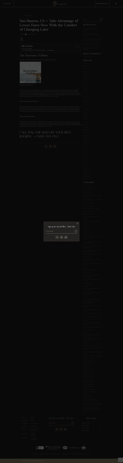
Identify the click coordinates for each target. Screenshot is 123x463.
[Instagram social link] (61, 237)
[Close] (77, 223)
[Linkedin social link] (65, 237)
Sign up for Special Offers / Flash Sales (61, 227)
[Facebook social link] (57, 237)
